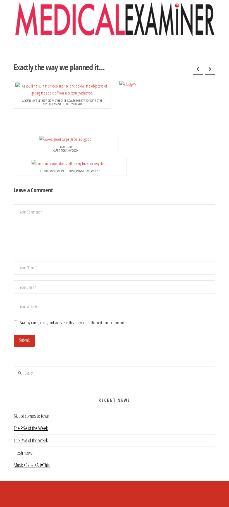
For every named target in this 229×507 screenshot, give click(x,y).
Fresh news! (24, 452)
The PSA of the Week (31, 428)
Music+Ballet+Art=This (32, 465)
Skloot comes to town (31, 416)
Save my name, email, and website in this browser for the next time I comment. (72, 322)
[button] (115, 48)
